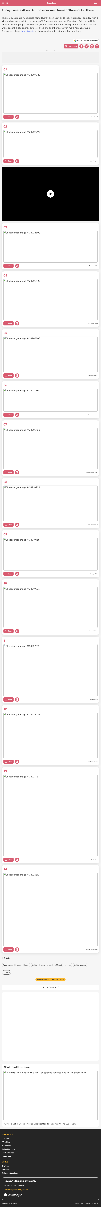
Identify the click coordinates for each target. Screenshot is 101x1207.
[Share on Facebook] (81, 46)
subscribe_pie (94, 161)
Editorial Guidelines (10, 1173)
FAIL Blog (6, 1142)
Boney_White (94, 574)
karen (26, 965)
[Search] (7, 3)
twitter (34, 965)
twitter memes (80, 965)
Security (87, 1203)
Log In (96, 3)
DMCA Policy (95, 1203)
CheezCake (51, 3)
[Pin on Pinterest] (17, 117)
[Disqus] (50, 1027)
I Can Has (6, 1138)
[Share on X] (86, 46)
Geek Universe (8, 1153)
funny (19, 965)
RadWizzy (95, 699)
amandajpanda (93, 415)
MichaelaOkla (94, 762)
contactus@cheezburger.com (16, 1189)
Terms (77, 1203)
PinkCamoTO (94, 524)
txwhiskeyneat (93, 375)
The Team (6, 1166)
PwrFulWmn (94, 631)
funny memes (46, 965)
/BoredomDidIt (93, 266)
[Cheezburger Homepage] (50, 1195)
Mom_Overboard (93, 117)
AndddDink (94, 860)
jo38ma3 (58, 965)
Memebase (6, 1145)
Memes (68, 965)
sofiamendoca (94, 323)
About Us (5, 1169)
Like (8, 972)
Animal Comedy (8, 1149)
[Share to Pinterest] (92, 46)
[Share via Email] (97, 46)
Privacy (82, 1203)
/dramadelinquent (92, 472)
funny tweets (27, 31)
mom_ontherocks (92, 949)
